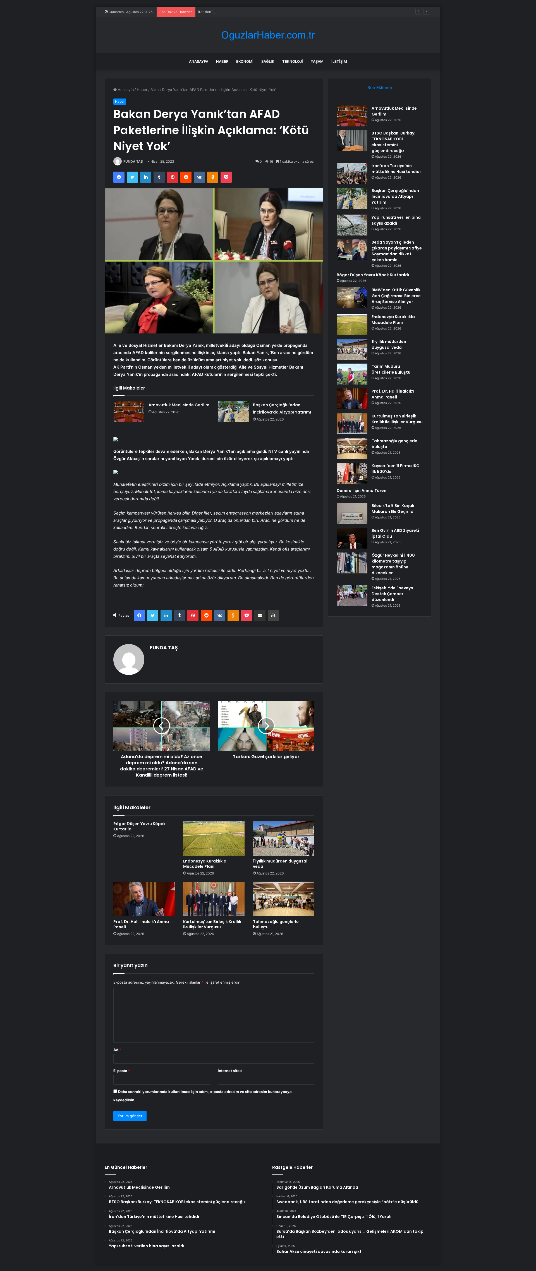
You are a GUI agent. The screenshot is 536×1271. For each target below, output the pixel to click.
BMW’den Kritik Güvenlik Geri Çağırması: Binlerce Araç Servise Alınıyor (396, 295)
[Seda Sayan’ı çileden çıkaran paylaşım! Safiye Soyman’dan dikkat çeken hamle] (352, 249)
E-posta (121, 1070)
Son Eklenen (379, 87)
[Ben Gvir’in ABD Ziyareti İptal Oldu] (352, 538)
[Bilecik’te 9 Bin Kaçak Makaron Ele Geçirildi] (352, 513)
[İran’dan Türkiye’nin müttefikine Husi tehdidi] (352, 173)
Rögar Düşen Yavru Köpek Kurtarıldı (139, 826)
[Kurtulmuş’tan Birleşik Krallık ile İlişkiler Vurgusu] (214, 899)
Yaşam (317, 61)
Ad (117, 1049)
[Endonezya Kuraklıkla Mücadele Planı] (214, 838)
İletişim (339, 61)
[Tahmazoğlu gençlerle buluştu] (283, 899)
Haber (222, 61)
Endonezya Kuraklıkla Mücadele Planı (204, 863)
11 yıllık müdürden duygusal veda (280, 863)
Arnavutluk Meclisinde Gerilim (179, 405)
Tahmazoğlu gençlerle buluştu (276, 924)
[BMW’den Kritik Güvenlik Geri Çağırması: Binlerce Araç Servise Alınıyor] (352, 297)
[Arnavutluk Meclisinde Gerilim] (129, 411)
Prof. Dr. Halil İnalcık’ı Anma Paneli (141, 924)
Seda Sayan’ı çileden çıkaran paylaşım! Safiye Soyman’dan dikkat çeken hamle (397, 251)
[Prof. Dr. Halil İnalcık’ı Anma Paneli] (144, 899)
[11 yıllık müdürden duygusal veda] (283, 838)
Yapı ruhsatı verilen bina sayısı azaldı (396, 220)
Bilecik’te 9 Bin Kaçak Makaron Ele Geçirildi (393, 508)
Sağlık (267, 61)
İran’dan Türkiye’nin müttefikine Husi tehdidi (236, 11)
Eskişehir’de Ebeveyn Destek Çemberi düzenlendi (392, 593)
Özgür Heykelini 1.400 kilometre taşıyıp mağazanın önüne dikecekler (393, 564)
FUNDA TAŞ (133, 161)
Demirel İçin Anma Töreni (362, 490)
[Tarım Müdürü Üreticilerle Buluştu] (352, 374)
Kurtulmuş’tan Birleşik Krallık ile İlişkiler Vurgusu (212, 924)
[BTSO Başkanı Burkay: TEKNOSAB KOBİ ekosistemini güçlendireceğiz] (352, 140)
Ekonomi (244, 61)
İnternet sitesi (230, 1070)
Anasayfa (198, 61)
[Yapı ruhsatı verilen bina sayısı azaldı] (352, 225)
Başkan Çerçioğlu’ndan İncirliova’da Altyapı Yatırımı (395, 196)
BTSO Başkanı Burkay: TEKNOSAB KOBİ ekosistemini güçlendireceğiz (393, 141)
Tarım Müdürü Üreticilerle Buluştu (391, 369)
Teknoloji (292, 61)
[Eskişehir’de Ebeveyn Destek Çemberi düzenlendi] (352, 595)
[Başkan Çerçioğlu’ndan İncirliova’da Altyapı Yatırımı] (233, 411)
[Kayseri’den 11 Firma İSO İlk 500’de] (352, 473)
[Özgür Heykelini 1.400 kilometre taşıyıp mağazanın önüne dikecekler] (352, 562)
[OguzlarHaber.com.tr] (268, 35)
